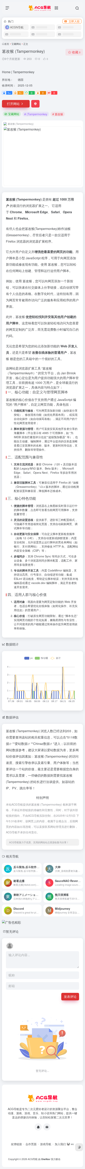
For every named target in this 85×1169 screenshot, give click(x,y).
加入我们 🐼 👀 (64, 1144)
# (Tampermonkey (35, 114)
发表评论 (70, 996)
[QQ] (38, 1127)
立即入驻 (74, 21)
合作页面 (31, 1144)
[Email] (46, 1127)
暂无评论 (12, 931)
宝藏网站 (16, 43)
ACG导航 (33, 1159)
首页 (6, 43)
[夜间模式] (79, 1147)
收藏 (76, 52)
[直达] (39, 868)
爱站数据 (21, 743)
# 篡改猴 (57, 114)
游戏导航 (45, 1144)
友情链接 (16, 1144)
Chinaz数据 (41, 743)
